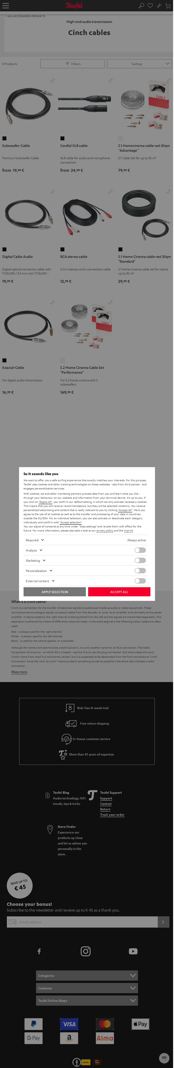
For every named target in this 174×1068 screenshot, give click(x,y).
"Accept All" (125, 510)
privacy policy (105, 530)
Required (32, 540)
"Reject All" (45, 502)
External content (37, 581)
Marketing (33, 560)
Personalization (36, 571)
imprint (128, 530)
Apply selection (55, 592)
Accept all (119, 592)
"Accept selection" (71, 522)
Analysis (31, 550)
